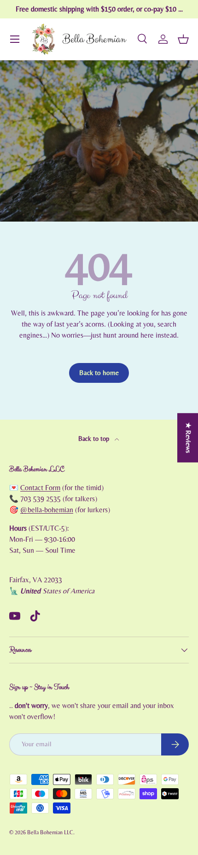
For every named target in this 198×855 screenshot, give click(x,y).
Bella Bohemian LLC (50, 832)
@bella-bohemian (46, 510)
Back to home (99, 372)
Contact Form (40, 488)
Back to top (94, 439)
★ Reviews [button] (188, 437)
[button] (183, 39)
